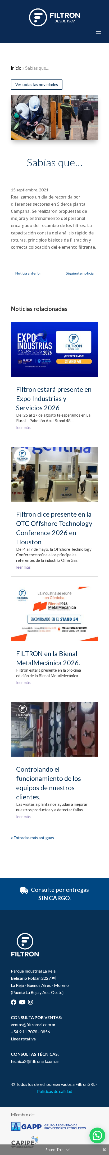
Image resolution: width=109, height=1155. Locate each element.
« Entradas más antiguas (32, 837)
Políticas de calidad (54, 1091)
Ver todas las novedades (36, 84)
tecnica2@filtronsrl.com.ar (35, 1061)
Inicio (16, 68)
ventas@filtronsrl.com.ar (33, 1024)
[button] (97, 1135)
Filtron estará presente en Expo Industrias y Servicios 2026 (54, 398)
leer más (23, 427)
